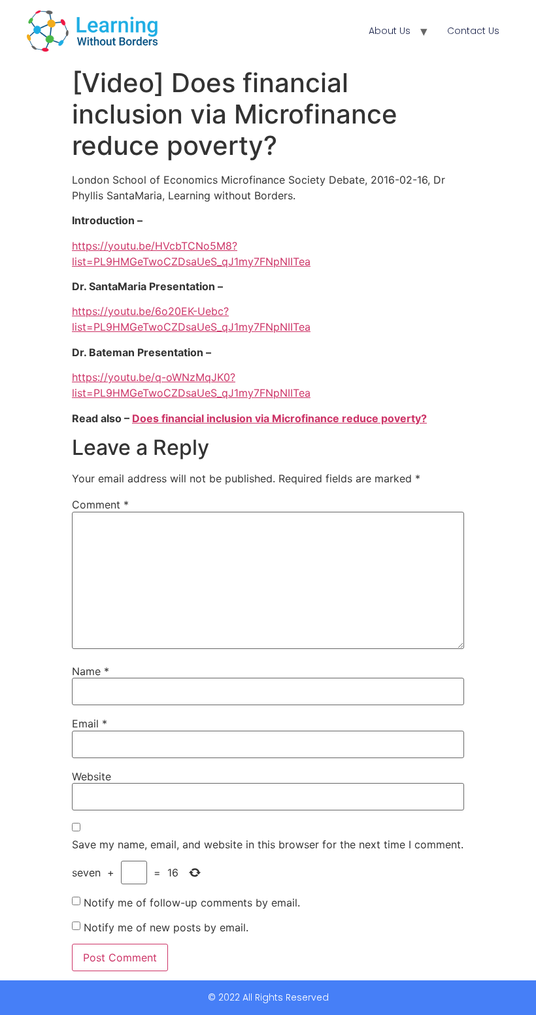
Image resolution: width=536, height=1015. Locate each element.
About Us (389, 30)
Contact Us (473, 30)
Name (90, 671)
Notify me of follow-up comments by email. (192, 902)
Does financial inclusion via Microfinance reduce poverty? (279, 418)
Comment (100, 504)
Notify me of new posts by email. (166, 927)
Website (91, 776)
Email (89, 723)
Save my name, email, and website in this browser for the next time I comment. (267, 844)
